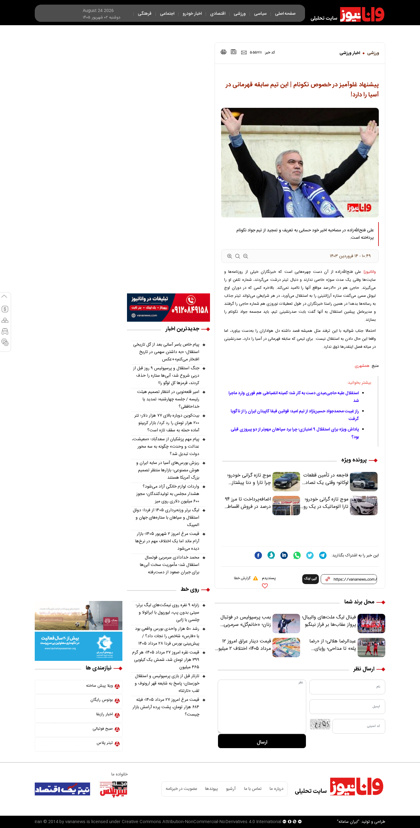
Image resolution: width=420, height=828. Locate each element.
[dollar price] (5, 311)
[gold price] (5, 323)
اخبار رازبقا (104, 714)
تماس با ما (253, 789)
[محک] (78, 615)
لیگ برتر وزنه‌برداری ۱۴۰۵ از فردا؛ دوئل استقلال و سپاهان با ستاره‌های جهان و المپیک (166, 518)
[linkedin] (284, 555)
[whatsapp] (297, 555)
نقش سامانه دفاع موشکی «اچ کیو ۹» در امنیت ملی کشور (359, 809)
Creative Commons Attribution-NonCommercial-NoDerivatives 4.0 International (201, 822)
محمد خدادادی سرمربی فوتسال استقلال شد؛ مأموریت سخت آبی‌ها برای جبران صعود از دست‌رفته (169, 565)
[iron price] (5, 345)
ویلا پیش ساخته (99, 685)
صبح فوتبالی (103, 728)
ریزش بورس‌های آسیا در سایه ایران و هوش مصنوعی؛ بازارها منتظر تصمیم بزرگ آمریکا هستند (167, 470)
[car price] (5, 334)
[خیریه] (78, 646)
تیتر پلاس (105, 743)
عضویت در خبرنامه (181, 789)
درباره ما (276, 789)
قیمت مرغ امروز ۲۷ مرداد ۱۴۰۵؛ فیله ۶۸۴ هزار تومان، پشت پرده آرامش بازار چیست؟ (166, 707)
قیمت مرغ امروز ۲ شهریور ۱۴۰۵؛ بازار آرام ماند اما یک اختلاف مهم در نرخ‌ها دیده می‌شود (167, 541)
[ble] (271, 555)
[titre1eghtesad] (62, 789)
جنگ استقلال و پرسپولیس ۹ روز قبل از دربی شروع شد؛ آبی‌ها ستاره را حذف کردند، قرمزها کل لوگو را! (166, 376)
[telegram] (323, 555)
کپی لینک (310, 579)
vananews (75, 822)
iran (38, 822)
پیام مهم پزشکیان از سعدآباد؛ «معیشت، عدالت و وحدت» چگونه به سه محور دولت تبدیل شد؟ (165, 447)
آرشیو (231, 789)
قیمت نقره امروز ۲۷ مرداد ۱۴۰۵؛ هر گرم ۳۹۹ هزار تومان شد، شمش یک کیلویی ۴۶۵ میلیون (165, 660)
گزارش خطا (242, 578)
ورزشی (373, 53)
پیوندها (211, 789)
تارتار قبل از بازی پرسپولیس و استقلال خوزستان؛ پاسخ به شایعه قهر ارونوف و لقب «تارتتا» (167, 684)
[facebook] (258, 555)
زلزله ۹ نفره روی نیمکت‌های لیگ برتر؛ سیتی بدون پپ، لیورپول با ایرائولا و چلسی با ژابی (167, 613)
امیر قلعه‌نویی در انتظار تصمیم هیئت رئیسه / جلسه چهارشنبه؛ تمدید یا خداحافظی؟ (168, 399)
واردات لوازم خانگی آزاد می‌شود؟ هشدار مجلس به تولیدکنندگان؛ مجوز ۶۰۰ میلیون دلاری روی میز (167, 494)
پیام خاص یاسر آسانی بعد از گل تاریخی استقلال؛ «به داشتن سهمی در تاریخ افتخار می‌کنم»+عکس (166, 352)
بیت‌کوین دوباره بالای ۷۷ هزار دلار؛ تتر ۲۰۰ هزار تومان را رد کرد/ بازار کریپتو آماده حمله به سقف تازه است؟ (166, 423)
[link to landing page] (344, 14)
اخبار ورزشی (349, 53)
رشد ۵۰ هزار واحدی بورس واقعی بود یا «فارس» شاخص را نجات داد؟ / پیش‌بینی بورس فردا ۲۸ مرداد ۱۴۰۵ (167, 636)
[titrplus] (113, 789)
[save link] (233, 51)
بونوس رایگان (101, 700)
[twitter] (310, 555)
